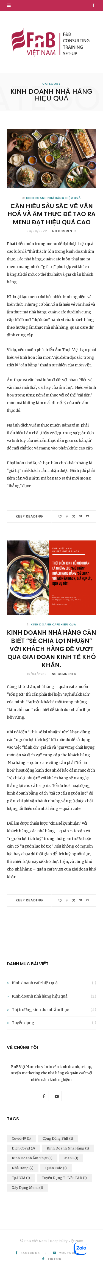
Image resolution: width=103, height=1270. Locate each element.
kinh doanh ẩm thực (32, 1158)
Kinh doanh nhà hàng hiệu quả (53, 198)
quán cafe (56, 1168)
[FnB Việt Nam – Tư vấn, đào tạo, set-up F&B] (51, 42)
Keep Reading (29, 516)
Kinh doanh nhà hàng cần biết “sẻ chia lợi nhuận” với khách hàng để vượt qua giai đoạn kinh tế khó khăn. (51, 648)
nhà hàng (23, 1168)
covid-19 (21, 1138)
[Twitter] (74, 516)
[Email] (87, 516)
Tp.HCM (21, 1178)
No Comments (64, 231)
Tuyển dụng (23, 1022)
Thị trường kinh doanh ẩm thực (40, 1009)
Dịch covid (23, 1148)
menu (71, 1158)
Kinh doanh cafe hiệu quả (53, 624)
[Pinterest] (80, 516)
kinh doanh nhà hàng (68, 1148)
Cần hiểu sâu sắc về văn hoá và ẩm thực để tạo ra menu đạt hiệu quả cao (51, 214)
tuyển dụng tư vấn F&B (64, 1178)
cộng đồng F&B (58, 1138)
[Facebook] (67, 516)
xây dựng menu (27, 1188)
